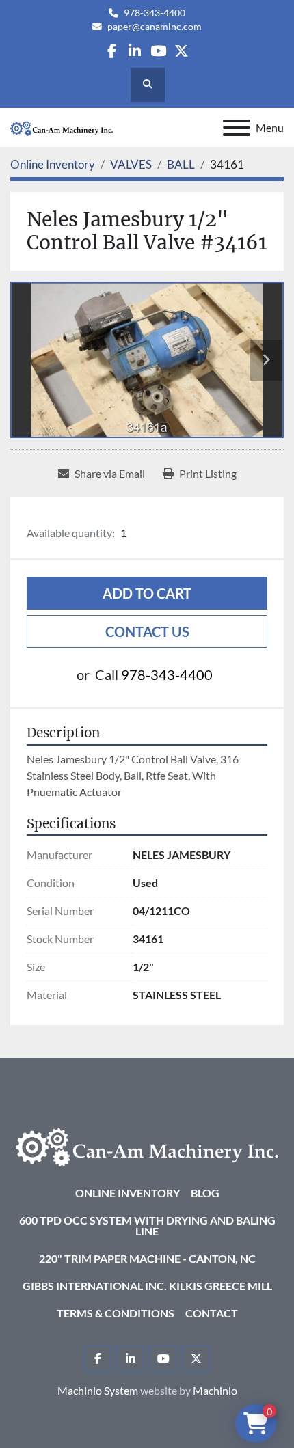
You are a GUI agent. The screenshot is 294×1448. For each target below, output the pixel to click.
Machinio (215, 1390)
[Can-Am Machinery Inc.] (147, 1145)
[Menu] (236, 128)
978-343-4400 (154, 13)
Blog (205, 1192)
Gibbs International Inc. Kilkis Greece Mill (147, 1285)
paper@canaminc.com (154, 26)
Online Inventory (127, 1192)
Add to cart (147, 593)
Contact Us (147, 631)
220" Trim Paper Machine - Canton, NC (147, 1258)
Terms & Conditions (115, 1313)
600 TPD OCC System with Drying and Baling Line (147, 1226)
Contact (211, 1313)
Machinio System (97, 1390)
